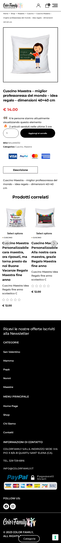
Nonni (7, 378)
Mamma (8, 360)
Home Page (10, 406)
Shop (6, 414)
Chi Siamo (9, 423)
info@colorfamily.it (18, 468)
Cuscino (19, 147)
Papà (6, 369)
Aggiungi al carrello (37, 133)
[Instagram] (13, 506)
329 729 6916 (16, 460)
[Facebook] (6, 506)
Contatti (8, 432)
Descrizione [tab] (20, 169)
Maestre (28, 147)
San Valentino (11, 351)
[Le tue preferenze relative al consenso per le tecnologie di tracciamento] (55, 537)
